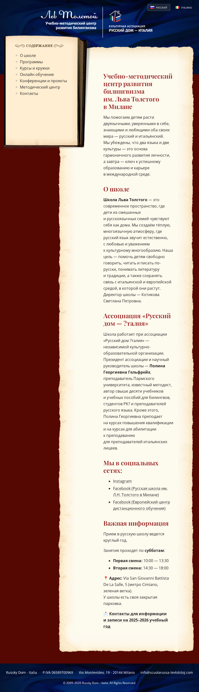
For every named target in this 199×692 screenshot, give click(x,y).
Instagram (122, 481)
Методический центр (40, 87)
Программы (31, 61)
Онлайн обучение (37, 74)
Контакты (29, 93)
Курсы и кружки (35, 68)
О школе (28, 55)
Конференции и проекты (43, 80)
